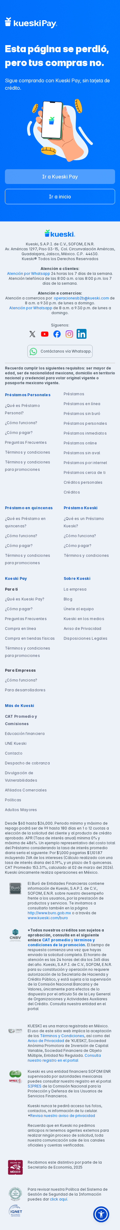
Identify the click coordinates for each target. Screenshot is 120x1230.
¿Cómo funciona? (21, 422)
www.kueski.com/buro (48, 918)
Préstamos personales (85, 423)
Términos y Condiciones (62, 1035)
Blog (68, 599)
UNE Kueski (15, 743)
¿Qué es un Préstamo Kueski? (84, 522)
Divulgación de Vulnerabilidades (21, 777)
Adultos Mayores (21, 809)
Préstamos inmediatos (85, 433)
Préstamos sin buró (82, 413)
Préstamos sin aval (82, 453)
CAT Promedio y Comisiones (21, 720)
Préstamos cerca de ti (85, 472)
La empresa (75, 589)
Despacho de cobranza (27, 763)
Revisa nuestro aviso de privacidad (62, 1115)
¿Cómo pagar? (19, 432)
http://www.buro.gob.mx (49, 913)
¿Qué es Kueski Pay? (25, 599)
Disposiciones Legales (85, 638)
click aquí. (59, 1199)
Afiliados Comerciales (26, 790)
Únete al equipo (79, 609)
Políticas (13, 800)
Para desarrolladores (25, 690)
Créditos (72, 492)
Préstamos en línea (82, 403)
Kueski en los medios (84, 618)
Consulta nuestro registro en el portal (64, 1058)
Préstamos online (80, 443)
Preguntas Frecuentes (26, 442)
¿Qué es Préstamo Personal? (22, 409)
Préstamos (74, 394)
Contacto (13, 753)
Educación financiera (25, 733)
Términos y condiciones (27, 452)
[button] (101, 1214)
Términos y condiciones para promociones (27, 466)
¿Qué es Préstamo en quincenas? (25, 522)
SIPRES (35, 1086)
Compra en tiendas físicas (30, 638)
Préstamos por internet (85, 462)
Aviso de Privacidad (83, 628)
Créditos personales (83, 482)
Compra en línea (20, 628)
